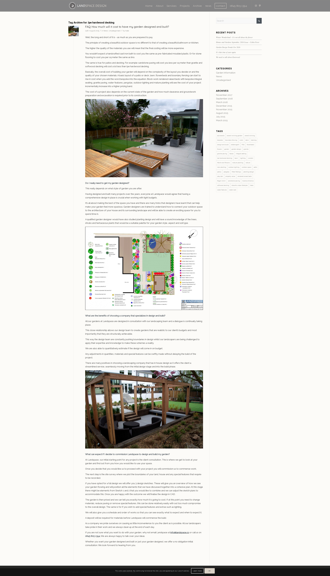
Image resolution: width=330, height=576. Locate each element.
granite (246, 149)
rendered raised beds (245, 176)
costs (241, 140)
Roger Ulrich (221, 181)
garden (226, 149)
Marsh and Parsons (223, 163)
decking (254, 140)
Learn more (197, 571)
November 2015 (224, 109)
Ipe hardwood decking (224, 158)
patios (219, 172)
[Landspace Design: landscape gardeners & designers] (87, 5)
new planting (221, 167)
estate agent (235, 145)
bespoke (220, 140)
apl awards (220, 135)
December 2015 (224, 106)
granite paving (222, 154)
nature (248, 163)
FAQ (243, 145)
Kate (127, 31)
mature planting (237, 163)
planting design (248, 172)
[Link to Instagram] (256, 6)
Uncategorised (114, 31)
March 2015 (222, 120)
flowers (219, 149)
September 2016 (224, 98)
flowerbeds (250, 145)
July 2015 (220, 116)
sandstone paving (234, 181)
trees (251, 185)
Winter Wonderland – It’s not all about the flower (234, 37)
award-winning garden (234, 135)
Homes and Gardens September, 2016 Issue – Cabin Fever (237, 42)
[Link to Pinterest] (260, 6)
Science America (248, 181)
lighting (243, 158)
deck (247, 140)
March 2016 (222, 102)
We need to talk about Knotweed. (228, 57)
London (250, 158)
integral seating (241, 154)
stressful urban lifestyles (240, 185)
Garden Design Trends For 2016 (228, 47)
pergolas (226, 172)
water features (222, 190)
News (106, 31)
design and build (223, 145)
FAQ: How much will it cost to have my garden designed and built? (127, 26)
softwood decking (223, 185)
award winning (250, 135)
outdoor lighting (234, 167)
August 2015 (222, 113)
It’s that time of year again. (226, 52)
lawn (236, 158)
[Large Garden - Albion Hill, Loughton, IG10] (73, 31)
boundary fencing (231, 140)
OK (210, 571)
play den (220, 176)
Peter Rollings (236, 172)
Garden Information (225, 72)
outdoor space (246, 167)
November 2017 (224, 95)
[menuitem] (149, 5)
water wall (232, 190)
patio (255, 167)
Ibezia (231, 154)
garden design (236, 149)
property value (230, 176)
